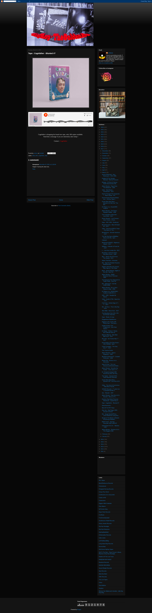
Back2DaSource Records (106, 483)
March (104, 172)
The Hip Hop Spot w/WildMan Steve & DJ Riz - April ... (110, 237)
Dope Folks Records (104, 512)
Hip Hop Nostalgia (104, 526)
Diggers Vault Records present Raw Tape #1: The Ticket (110, 267)
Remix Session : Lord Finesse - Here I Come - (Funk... (110, 219)
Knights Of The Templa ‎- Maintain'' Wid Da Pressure (110, 179)
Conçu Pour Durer (104, 492)
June (103, 165)
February (105, 434)
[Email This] (48, 153)
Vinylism (101, 588)
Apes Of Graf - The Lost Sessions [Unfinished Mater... (110, 365)
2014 (102, 444)
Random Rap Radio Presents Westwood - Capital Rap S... (110, 399)
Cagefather (41, 155)
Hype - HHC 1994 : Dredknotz (110, 222)
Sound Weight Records (105, 568)
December (105, 151)
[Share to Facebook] (53, 153)
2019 (102, 144)
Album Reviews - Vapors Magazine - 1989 (108, 353)
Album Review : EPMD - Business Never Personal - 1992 (110, 276)
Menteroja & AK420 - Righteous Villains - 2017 (110, 243)
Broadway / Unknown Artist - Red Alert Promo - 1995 (110, 253)
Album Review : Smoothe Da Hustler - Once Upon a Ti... (110, 368)
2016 (33, 155)
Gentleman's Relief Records (106, 520)
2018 (102, 146)
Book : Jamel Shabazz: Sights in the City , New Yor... (111, 271)
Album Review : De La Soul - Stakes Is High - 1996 (110, 288)
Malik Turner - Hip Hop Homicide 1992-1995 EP (109, 422)
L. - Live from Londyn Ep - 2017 (111, 250)
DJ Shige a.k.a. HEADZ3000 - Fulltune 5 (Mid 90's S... (110, 292)
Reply (33, 169)
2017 (36, 155)
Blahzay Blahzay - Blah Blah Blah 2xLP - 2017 (110, 335)
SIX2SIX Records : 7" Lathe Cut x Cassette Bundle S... (111, 389)
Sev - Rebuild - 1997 (107, 393)
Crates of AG (102, 497)
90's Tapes (102, 480)
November (105, 153)
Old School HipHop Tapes (106, 549)
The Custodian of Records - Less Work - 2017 (109, 215)
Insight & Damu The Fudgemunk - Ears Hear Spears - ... (109, 327)
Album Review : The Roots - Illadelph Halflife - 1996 (110, 211)
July (103, 163)
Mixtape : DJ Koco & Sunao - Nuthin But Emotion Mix (110, 183)
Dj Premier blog (103, 509)
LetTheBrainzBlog (104, 540)
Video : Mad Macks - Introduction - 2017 (108, 190)
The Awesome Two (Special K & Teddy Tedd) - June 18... (111, 280)
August (104, 160)
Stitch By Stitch (103, 574)
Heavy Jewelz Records (105, 523)
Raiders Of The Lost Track (106, 556)
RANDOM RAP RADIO (105, 559)
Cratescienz (102, 500)
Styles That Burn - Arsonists (109, 260)
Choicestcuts (102, 486)
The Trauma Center (107, 350)
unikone (110, 53)
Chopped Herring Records (106, 489)
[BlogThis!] (50, 153)
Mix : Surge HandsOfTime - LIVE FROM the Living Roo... (110, 414)
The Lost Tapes (103, 579)
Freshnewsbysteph (104, 517)
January (104, 436)
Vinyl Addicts (102, 585)
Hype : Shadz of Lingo (108, 317)
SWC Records (103, 576)
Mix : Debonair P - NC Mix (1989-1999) (109, 284)
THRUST (104, 240)
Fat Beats (101, 515)
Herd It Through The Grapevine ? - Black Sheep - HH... (111, 194)
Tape (46, 155)
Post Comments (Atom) (64, 205)
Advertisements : (106, 405)
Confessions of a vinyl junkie (107, 494)
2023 (102, 134)
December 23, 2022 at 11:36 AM (48, 164)
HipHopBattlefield (103, 532)
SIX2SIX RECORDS (104, 565)
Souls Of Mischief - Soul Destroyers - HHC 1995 (109, 175)
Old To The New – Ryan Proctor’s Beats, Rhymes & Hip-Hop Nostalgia (110, 553)
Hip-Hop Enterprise (104, 529)
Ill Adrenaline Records (105, 535)
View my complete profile (106, 63)
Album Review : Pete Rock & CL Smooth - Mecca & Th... (111, 396)
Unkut (100, 582)
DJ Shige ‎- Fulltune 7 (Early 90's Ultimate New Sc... (109, 331)
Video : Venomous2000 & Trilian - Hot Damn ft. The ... (111, 229)
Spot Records (102, 571)
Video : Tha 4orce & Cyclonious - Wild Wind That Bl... (110, 385)
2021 (102, 139)
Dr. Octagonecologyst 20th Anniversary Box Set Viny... (110, 372)
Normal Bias (102, 546)
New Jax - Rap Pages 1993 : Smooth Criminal (110, 410)
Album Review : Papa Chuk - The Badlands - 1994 (110, 186)
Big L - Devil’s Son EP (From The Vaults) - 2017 (110, 257)
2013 (102, 446)
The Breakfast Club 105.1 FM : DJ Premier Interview (110, 313)
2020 (102, 141)
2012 (102, 449)
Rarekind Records (104, 562)
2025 (102, 129)
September (105, 158)
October (104, 155)
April (103, 170)
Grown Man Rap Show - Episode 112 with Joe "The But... (110, 203)
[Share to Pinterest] (55, 153)
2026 (102, 127)
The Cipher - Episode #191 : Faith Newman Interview (110, 376)
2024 (102, 132)
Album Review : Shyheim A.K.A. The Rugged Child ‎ (110, 430)
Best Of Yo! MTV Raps (108, 407)
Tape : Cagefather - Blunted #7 (110, 403)
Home (61, 200)
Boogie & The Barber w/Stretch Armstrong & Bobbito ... (110, 418)
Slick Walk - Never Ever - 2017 (110, 310)
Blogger (79, 609)
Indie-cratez (102, 538)
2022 (102, 137)
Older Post (90, 200)
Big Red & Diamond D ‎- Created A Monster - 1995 (111, 357)
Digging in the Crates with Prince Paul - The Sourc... (110, 322)
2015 (102, 442)
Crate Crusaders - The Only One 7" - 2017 (109, 347)
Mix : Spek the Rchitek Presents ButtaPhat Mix (111, 263)
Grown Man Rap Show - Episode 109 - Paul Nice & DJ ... (111, 381)
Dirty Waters (102, 506)
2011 (102, 451)
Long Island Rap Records (106, 543)
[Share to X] (51, 153)
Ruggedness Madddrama (109, 319)
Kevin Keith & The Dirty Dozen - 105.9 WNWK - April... (111, 343)
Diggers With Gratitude (105, 503)
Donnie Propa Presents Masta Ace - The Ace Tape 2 (110, 198)
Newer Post (32, 200)
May (103, 167)
